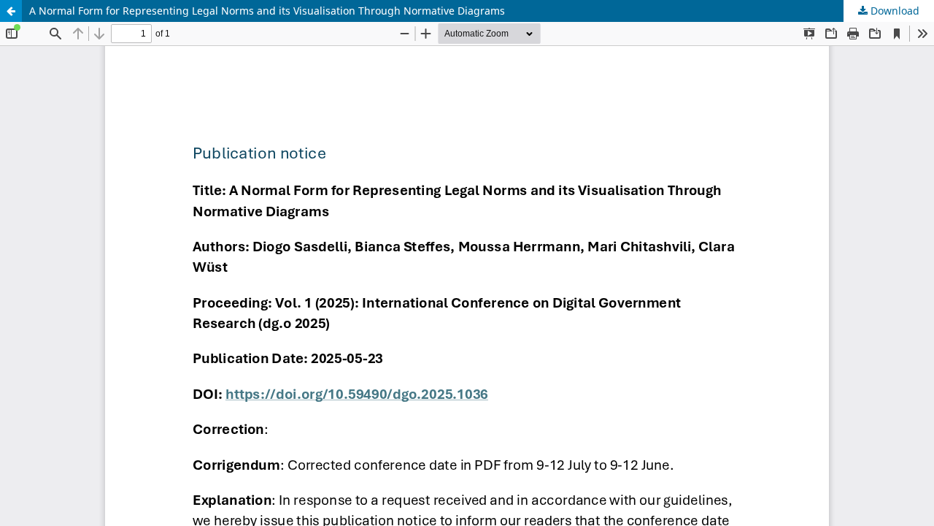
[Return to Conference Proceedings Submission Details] (11, 11)
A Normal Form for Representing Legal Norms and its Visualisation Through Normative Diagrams (267, 11)
